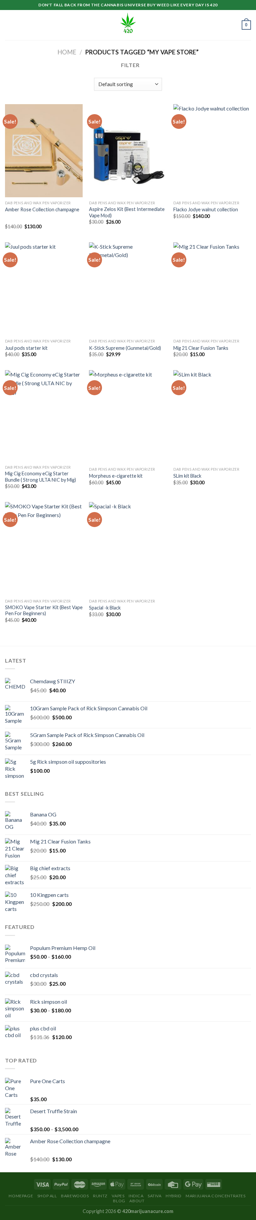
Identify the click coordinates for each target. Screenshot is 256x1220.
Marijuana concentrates (215, 1195)
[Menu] (9, 25)
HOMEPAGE (21, 1195)
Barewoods (75, 1195)
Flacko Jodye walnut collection (205, 209)
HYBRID (174, 1195)
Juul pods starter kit (26, 348)
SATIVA (155, 1195)
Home (66, 52)
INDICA (136, 1195)
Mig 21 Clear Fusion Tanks (200, 348)
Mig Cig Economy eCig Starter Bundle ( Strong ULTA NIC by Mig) (40, 477)
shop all (47, 1195)
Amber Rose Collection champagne (42, 209)
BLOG (119, 1200)
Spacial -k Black (105, 608)
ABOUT (136, 1200)
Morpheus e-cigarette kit (116, 476)
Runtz (100, 1195)
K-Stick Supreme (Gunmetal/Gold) (125, 348)
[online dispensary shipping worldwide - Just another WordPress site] (128, 25)
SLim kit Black (187, 476)
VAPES (118, 1195)
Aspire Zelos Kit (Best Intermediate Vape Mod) (127, 212)
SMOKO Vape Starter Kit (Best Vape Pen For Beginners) (44, 610)
